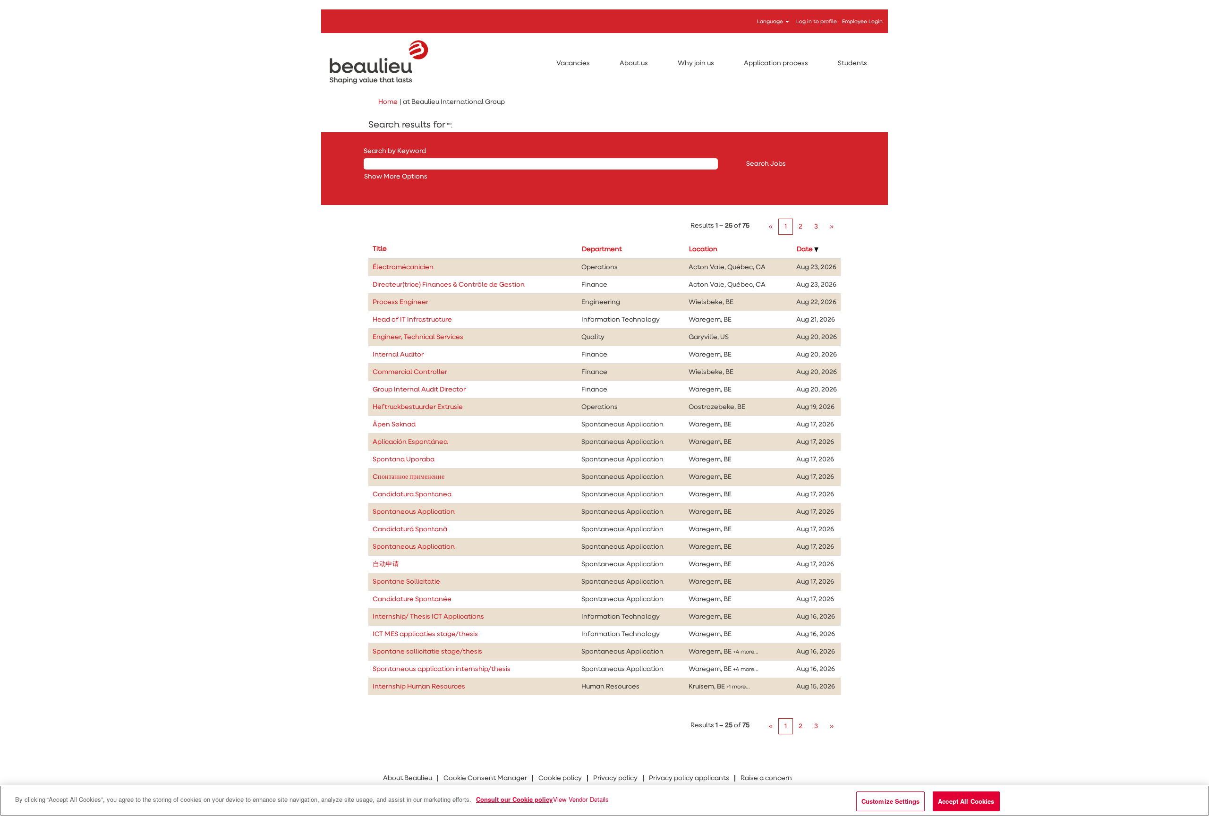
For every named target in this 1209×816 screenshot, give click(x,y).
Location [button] (703, 249)
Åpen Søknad (394, 424)
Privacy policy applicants (689, 778)
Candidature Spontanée (412, 599)
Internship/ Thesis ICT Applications (428, 616)
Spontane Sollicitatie (406, 581)
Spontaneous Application (414, 512)
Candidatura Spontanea (412, 494)
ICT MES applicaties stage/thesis (425, 634)
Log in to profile (816, 21)
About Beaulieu (407, 778)
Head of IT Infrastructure (412, 319)
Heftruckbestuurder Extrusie (418, 407)
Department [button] (602, 249)
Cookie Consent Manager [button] (485, 778)
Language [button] (770, 21)
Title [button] (380, 249)
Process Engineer (400, 302)
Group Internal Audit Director (419, 389)
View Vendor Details (581, 799)
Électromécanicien (403, 267)
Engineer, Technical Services (418, 337)
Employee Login (862, 21)
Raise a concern (766, 778)
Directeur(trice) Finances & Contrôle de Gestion (449, 284)
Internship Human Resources (419, 686)
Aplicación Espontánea (410, 442)
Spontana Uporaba (403, 459)
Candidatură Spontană (410, 529)
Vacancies (573, 63)
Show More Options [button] (395, 176)
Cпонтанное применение (408, 477)
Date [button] (805, 249)
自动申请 (386, 564)
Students (852, 63)
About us (634, 63)
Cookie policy (560, 778)
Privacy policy (615, 778)
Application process (776, 63)
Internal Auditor (398, 354)
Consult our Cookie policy (514, 799)
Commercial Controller (410, 372)
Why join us (696, 63)
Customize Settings (890, 801)
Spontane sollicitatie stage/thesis (427, 651)
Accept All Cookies (966, 801)
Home (388, 102)
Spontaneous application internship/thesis (442, 669)
